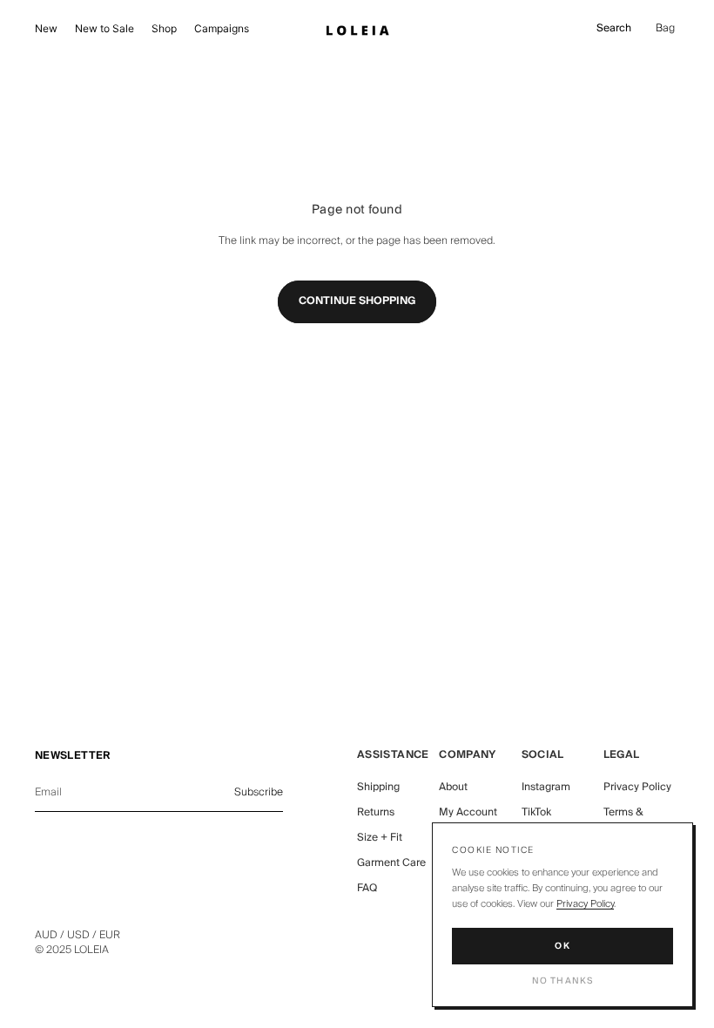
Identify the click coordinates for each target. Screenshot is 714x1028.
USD (78, 935)
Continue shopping (357, 301)
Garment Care (391, 863)
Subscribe (258, 792)
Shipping (378, 787)
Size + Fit (379, 837)
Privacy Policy (637, 787)
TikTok (536, 812)
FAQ (367, 888)
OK (562, 946)
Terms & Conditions (629, 819)
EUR (109, 935)
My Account (468, 812)
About (453, 787)
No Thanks (563, 981)
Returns (375, 812)
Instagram (546, 787)
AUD (46, 935)
